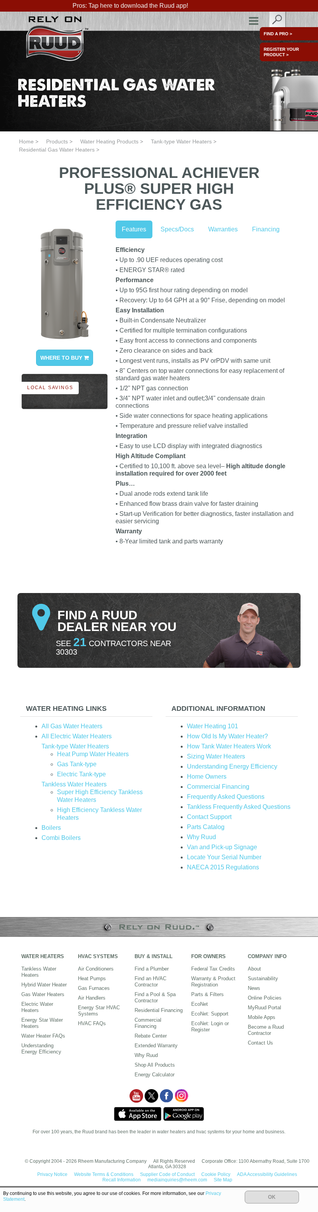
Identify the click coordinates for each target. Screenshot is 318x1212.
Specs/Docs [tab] (177, 229)
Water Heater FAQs (43, 1036)
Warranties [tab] (223, 229)
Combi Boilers (61, 837)
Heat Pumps (92, 978)
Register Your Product (281, 52)
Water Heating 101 (212, 726)
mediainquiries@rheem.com (177, 1180)
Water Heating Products (109, 141)
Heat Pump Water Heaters (93, 754)
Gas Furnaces (94, 988)
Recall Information (121, 1180)
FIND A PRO (278, 33)
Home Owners (206, 776)
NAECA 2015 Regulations (223, 867)
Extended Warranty (156, 1045)
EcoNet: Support (209, 1014)
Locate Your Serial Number (224, 857)
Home (26, 141)
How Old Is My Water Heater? (227, 736)
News (254, 988)
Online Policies (265, 998)
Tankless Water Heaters (74, 784)
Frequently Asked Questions (225, 796)
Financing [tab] (266, 229)
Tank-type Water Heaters (181, 141)
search (277, 21)
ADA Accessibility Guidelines (267, 1174)
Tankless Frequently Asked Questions (238, 806)
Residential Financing (159, 1010)
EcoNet (199, 1004)
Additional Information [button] (218, 708)
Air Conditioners (96, 969)
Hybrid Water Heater (44, 985)
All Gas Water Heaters (71, 726)
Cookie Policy (215, 1174)
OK (271, 1197)
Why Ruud (201, 837)
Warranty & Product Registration (213, 982)
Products (57, 141)
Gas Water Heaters (42, 994)
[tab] (86, 708)
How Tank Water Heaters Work (229, 746)
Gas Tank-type (77, 764)
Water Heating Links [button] (66, 708)
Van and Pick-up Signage (222, 847)
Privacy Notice (52, 1174)
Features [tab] (134, 229)
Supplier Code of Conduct (167, 1174)
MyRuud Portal (264, 1007)
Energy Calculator (155, 1075)
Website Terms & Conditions (103, 1174)
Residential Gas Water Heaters (57, 150)
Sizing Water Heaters (216, 756)
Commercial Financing (218, 786)
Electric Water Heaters (37, 1007)
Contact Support (209, 817)
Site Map (223, 1180)
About (254, 969)
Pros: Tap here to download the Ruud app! (130, 5)
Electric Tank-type (81, 774)
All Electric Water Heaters (76, 736)
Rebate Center (151, 1036)
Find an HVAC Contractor (150, 982)
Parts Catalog (206, 827)
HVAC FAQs (92, 1023)
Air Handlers (91, 998)
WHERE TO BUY (62, 358)
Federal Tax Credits (213, 969)
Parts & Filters (207, 994)
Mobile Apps (261, 1017)
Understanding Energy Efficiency (232, 766)
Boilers (51, 827)
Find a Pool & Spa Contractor (155, 997)
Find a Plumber (152, 969)
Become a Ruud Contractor (266, 1030)
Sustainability (263, 978)
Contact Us (260, 1043)
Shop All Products (155, 1065)
